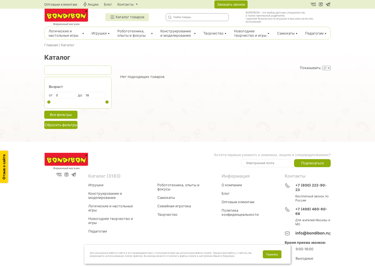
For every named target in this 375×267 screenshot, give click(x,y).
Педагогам (314, 33)
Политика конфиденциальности (240, 212)
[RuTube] (320, 4)
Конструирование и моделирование (175, 33)
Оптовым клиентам (60, 4)
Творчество (213, 33)
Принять (272, 254)
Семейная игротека (174, 206)
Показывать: (311, 68)
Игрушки (99, 33)
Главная (51, 45)
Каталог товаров (130, 17)
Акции (93, 4)
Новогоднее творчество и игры (250, 33)
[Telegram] (328, 4)
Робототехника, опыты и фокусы (131, 33)
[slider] (49, 102)
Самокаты (286, 33)
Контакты (125, 4)
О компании (232, 185)
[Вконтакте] (313, 4)
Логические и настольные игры (63, 33)
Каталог (67, 45)
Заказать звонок (231, 4)
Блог (108, 4)
